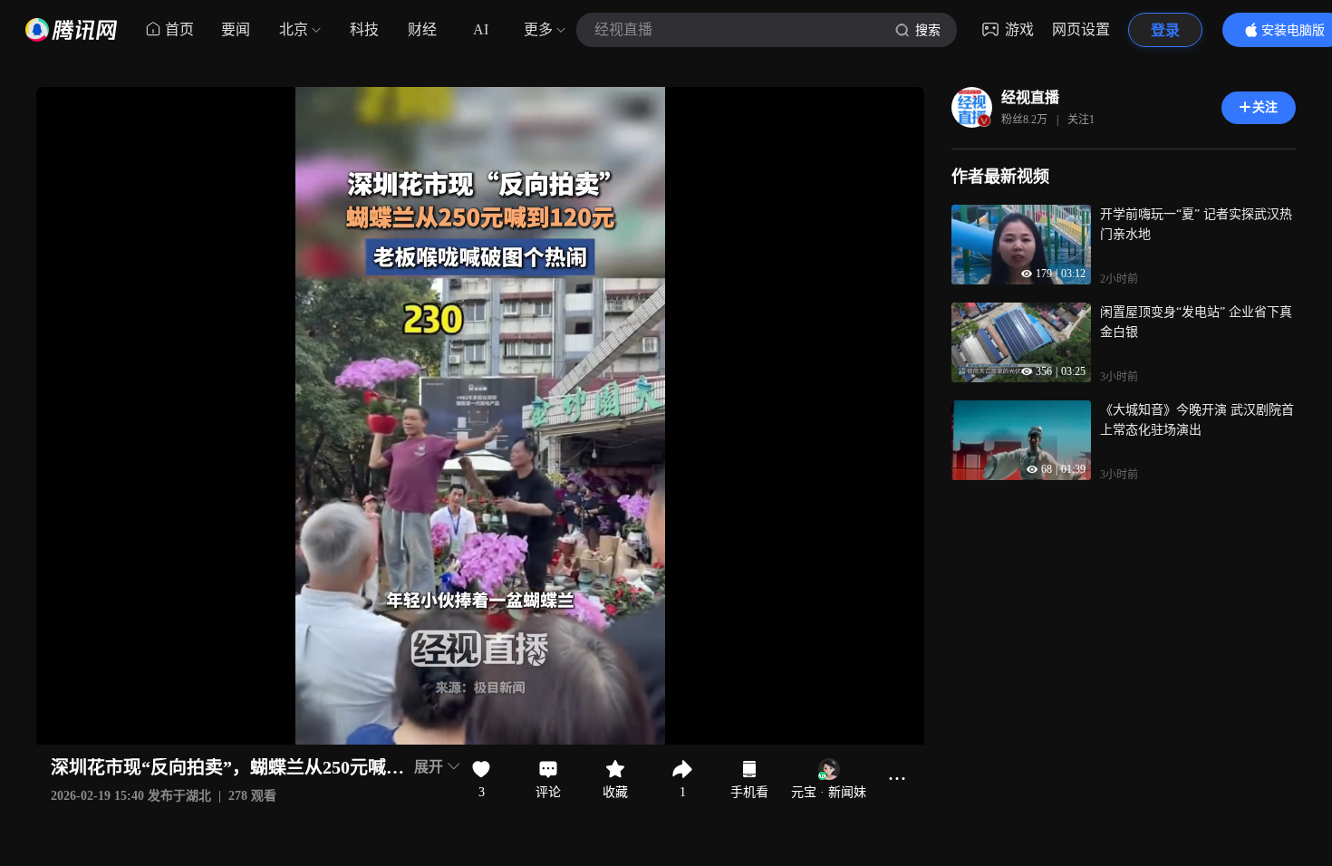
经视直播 (1030, 97)
